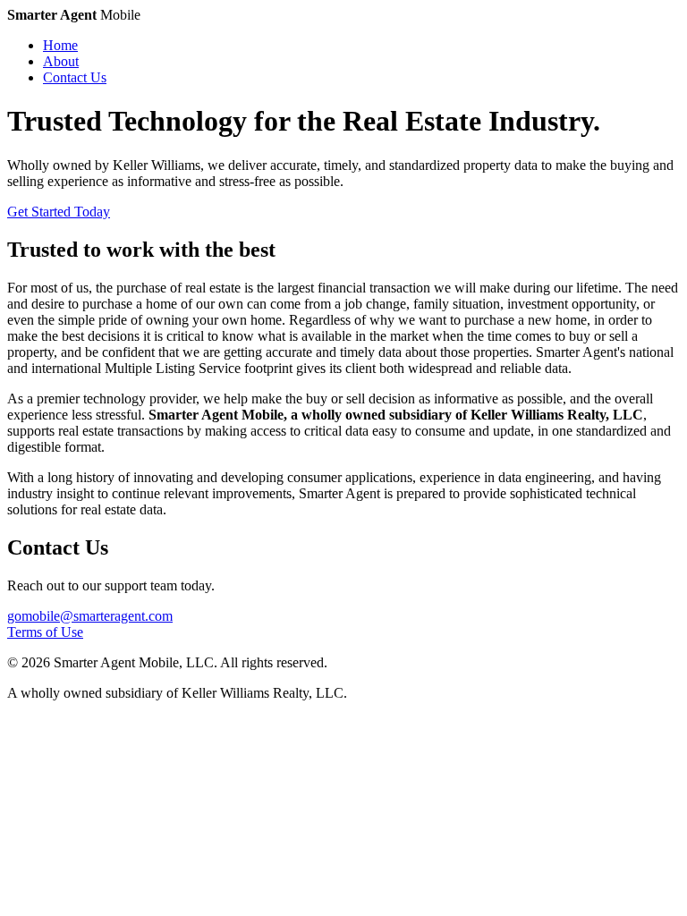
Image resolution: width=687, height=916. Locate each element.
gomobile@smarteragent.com (90, 615)
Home (60, 45)
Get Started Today (58, 211)
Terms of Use (45, 632)
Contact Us (74, 77)
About (61, 61)
